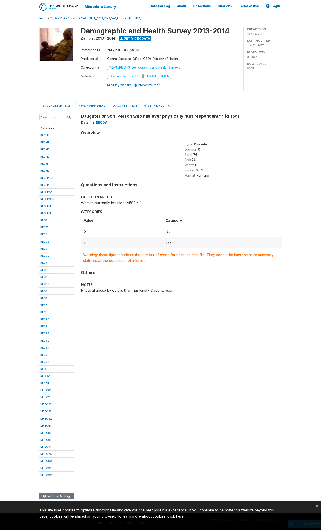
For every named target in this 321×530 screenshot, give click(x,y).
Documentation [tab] (125, 105)
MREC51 (45, 432)
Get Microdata (136, 38)
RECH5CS (47, 177)
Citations (225, 6)
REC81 (44, 326)
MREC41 (45, 425)
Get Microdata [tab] (158, 105)
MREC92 (46, 475)
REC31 (44, 248)
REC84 (44, 347)
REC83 (44, 340)
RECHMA (46, 192)
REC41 (44, 262)
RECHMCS (47, 199)
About (181, 6)
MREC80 (46, 461)
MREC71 (45, 446)
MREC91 (45, 468)
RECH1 (44, 142)
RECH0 (45, 135)
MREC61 (45, 439)
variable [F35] (132, 18)
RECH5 (45, 170)
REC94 (44, 361)
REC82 (44, 333)
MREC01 (45, 390)
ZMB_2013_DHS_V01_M (105, 18)
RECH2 (45, 149)
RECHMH (46, 206)
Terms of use (249, 6)
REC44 (44, 284)
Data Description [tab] (92, 106)
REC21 (44, 234)
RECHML (46, 213)
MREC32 (46, 418)
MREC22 (46, 404)
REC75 (44, 312)
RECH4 (45, 163)
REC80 (44, 319)
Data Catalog (160, 6)
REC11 (44, 227)
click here (175, 516)
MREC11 (45, 397)
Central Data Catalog (64, 18)
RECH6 (45, 184)
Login (275, 6)
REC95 (44, 369)
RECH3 (45, 156)
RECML (45, 383)
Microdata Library (100, 6)
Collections (202, 6)
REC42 (44, 270)
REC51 (44, 291)
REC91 (44, 354)
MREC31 (45, 411)
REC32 (44, 255)
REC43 (44, 277)
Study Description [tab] (57, 105)
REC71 (44, 305)
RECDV (45, 376)
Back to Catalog (58, 496)
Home (43, 18)
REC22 (44, 241)
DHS (84, 18)
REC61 (44, 298)
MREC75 (46, 454)
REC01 (44, 220)
